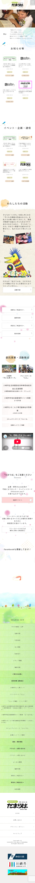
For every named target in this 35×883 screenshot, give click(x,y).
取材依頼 (17, 334)
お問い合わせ (17, 820)
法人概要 (17, 647)
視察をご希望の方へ (17, 310)
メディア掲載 (17, 660)
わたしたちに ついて (17, 620)
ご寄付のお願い (17, 674)
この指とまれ (25, 75)
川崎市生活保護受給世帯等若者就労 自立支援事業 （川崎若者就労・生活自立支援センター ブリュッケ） (17, 708)
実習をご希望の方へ (17, 326)
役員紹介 (17, 654)
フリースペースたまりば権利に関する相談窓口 (17, 529)
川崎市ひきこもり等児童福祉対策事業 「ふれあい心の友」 (17, 721)
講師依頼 (17, 318)
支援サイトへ (17, 500)
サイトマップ (17, 833)
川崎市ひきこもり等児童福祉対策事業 (18, 410)
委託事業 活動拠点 (17, 681)
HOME (17, 813)
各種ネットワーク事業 (17, 735)
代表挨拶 (17, 640)
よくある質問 (17, 762)
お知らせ (9, 72)
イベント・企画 (10, 75)
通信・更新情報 (17, 742)
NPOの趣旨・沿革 (17, 627)
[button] (32, 2)
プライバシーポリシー (17, 827)
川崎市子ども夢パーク (17, 688)
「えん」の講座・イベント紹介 (17, 701)
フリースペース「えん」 (17, 694)
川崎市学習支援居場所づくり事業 (17, 399)
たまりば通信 (25, 181)
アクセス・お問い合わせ (17, 748)
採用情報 (17, 789)
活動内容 (17, 290)
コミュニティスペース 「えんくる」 (17, 728)
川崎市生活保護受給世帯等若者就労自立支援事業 (18, 388)
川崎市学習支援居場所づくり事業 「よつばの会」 (17, 715)
